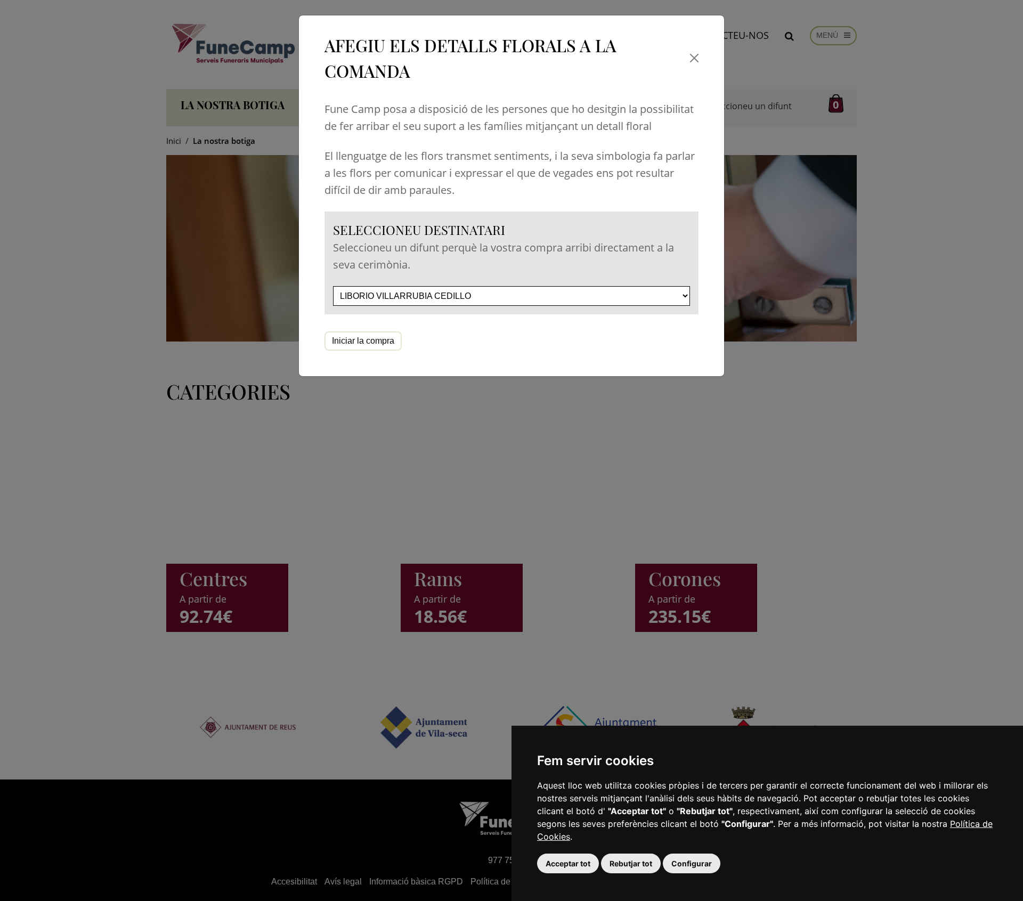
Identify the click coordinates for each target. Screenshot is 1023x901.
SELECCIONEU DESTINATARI (419, 229)
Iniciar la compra (363, 340)
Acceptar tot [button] (568, 863)
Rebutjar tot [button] (631, 863)
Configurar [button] (691, 863)
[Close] (694, 58)
